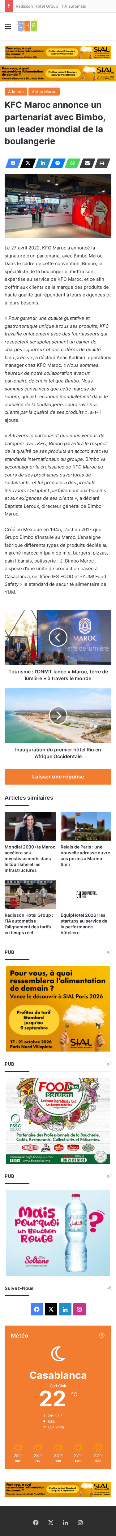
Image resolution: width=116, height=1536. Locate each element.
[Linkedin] (41, 163)
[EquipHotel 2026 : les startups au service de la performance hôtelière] (86, 894)
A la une (16, 91)
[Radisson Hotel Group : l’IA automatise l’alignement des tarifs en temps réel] (30, 894)
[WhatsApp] (71, 163)
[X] (26, 163)
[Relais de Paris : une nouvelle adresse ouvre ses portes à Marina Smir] (86, 826)
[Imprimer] (100, 163)
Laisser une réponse (58, 777)
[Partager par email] (85, 163)
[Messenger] (56, 163)
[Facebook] (11, 163)
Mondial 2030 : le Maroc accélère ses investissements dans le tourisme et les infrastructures (30, 858)
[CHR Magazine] (27, 26)
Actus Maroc (44, 91)
